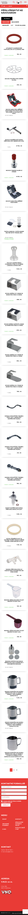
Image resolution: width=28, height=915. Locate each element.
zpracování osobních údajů (19, 824)
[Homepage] (4, 3)
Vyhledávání (14, 2)
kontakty (18, 819)
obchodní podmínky (5, 824)
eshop (10, 6)
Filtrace (7, 18)
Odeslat (6, 805)
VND (4, 6)
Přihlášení (17, 2)
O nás (4, 829)
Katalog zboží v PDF (20, 828)
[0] (21, 2)
